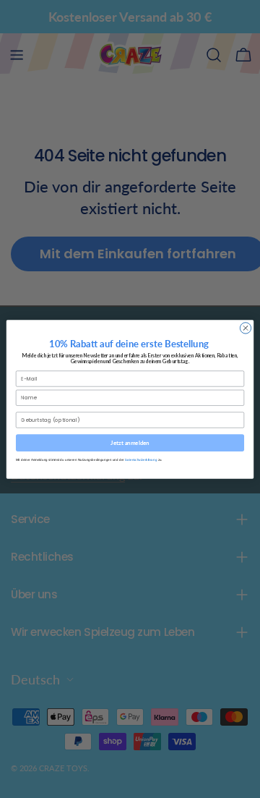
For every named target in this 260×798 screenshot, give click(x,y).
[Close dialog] (245, 327)
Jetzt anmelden (130, 442)
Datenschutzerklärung (141, 459)
